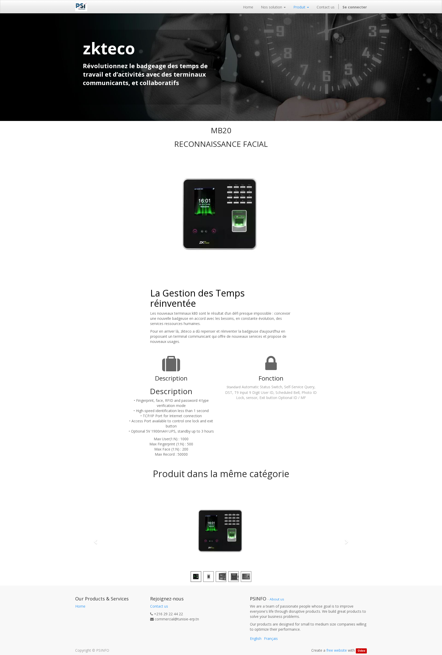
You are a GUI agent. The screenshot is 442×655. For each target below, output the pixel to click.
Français (271, 638)
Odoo (361, 650)
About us (277, 599)
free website (336, 650)
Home (80, 606)
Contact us (159, 606)
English (255, 638)
